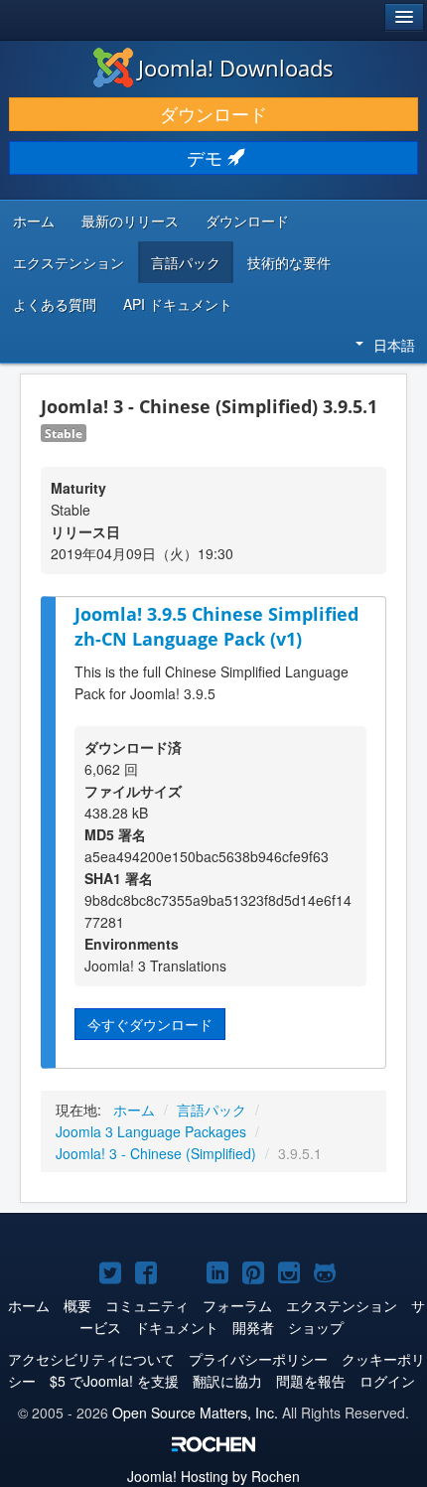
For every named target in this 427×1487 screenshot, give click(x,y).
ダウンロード (213, 113)
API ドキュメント (177, 304)
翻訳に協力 (227, 1381)
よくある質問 (54, 304)
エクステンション (68, 262)
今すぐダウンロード (150, 1024)
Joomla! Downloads (236, 67)
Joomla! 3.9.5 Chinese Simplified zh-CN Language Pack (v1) (216, 626)
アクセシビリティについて (91, 1359)
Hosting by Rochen (213, 1476)
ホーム (34, 220)
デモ (207, 157)
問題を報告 (311, 1381)
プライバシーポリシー (258, 1359)
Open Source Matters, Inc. (195, 1412)
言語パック (185, 262)
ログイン (387, 1381)
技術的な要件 (289, 262)
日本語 (394, 345)
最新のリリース (130, 220)
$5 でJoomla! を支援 (114, 1381)
